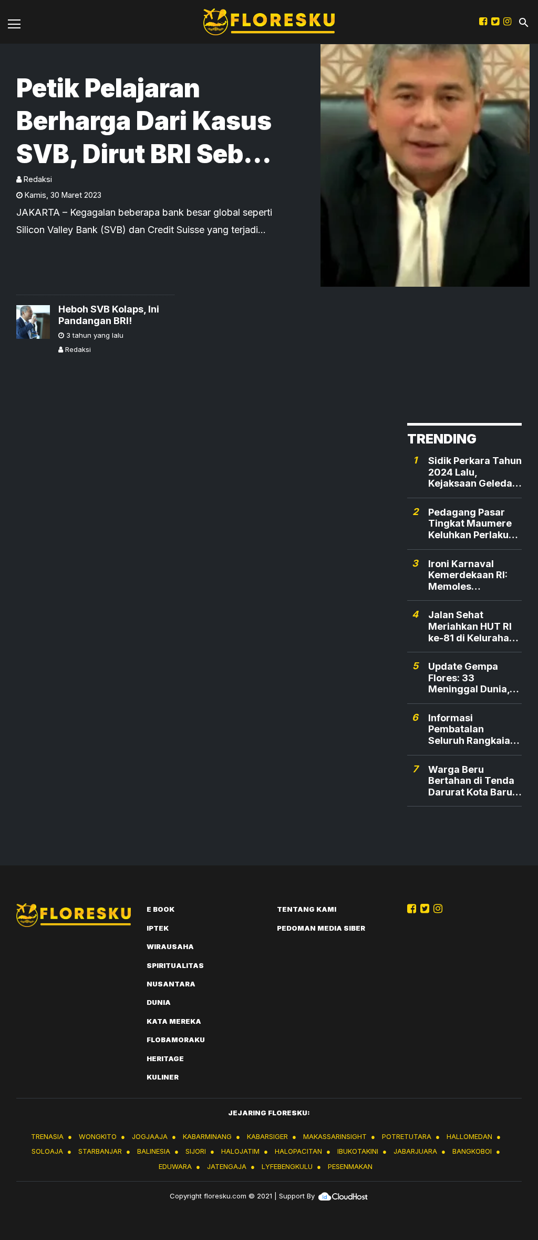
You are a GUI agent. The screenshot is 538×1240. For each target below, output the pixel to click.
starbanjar (100, 1151)
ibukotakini (357, 1151)
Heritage (165, 1058)
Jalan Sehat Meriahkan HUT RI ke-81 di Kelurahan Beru (471, 626)
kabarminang (207, 1136)
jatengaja (226, 1166)
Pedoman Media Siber (321, 928)
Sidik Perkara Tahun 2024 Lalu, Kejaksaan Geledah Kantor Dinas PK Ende (475, 472)
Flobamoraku (176, 1039)
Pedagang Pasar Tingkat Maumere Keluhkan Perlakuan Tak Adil (474, 524)
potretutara (406, 1136)
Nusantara (171, 984)
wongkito (98, 1136)
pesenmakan (350, 1166)
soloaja (47, 1151)
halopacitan (298, 1151)
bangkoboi (472, 1151)
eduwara (175, 1166)
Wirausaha (170, 946)
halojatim (240, 1151)
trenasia (47, 1136)
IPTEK (158, 928)
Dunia (159, 1002)
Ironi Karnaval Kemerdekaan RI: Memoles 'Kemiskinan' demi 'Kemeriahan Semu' (474, 575)
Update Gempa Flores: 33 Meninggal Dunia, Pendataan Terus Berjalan (469, 678)
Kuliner (163, 1077)
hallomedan (469, 1136)
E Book (160, 909)
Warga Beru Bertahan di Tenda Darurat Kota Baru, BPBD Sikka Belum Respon (471, 781)
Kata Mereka (174, 1021)
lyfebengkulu (287, 1166)
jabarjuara (415, 1151)
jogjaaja (150, 1136)
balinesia (153, 1151)
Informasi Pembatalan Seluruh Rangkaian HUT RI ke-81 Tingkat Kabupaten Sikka (473, 729)
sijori (195, 1151)
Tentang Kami (306, 909)
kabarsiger (267, 1136)
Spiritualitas (175, 965)
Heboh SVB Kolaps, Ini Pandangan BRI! (108, 315)
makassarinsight (335, 1136)
